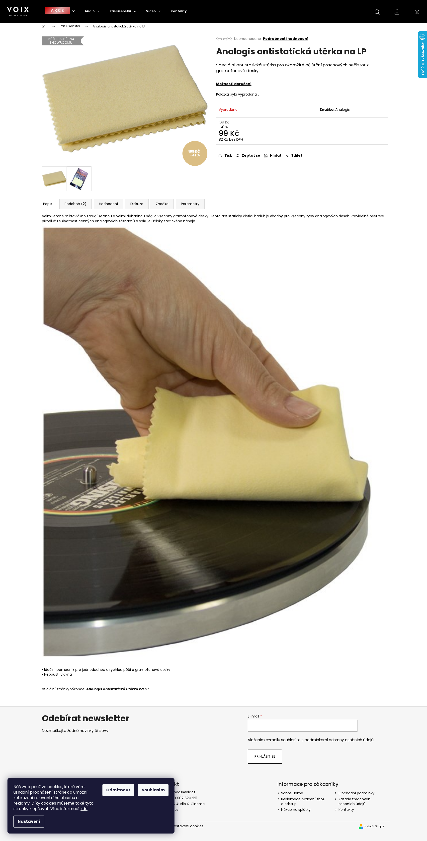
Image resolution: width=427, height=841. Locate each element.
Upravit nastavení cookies (181, 826)
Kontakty (346, 809)
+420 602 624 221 (182, 798)
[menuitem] (60, 11)
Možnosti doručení (234, 83)
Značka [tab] (162, 203)
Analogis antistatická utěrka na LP (117, 689)
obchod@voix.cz (181, 792)
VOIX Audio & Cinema (186, 803)
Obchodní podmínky (356, 793)
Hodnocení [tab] (108, 203)
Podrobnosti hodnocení (285, 38)
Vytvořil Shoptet (375, 826)
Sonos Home (292, 793)
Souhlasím (153, 790)
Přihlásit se (265, 756)
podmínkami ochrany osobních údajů (339, 739)
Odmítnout (118, 790)
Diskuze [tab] (136, 203)
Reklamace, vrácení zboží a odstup (303, 801)
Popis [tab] (47, 203)
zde (84, 809)
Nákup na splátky (296, 809)
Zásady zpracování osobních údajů (355, 801)
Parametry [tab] (190, 203)
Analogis (342, 109)
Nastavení (29, 821)
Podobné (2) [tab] (75, 203)
